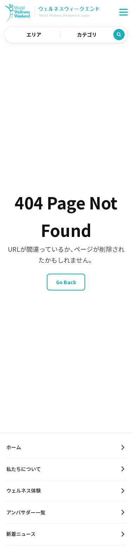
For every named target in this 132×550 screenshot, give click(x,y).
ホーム (13, 447)
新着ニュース (21, 533)
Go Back (66, 282)
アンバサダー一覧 (25, 512)
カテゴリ (87, 34)
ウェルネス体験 (23, 490)
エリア (33, 34)
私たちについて (23, 468)
